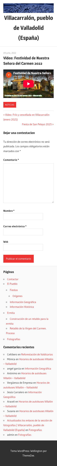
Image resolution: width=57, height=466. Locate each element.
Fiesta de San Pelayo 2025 (37, 124)
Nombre (8, 210)
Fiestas (14, 290)
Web (5, 241)
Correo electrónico (14, 226)
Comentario (11, 159)
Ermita (11, 312)
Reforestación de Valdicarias (37, 354)
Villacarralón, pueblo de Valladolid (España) (28, 27)
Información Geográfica (23, 302)
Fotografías (13, 339)
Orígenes (17, 296)
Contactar (12, 279)
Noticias (9, 104)
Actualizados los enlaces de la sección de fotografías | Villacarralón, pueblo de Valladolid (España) (27, 425)
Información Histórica (22, 306)
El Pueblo (12, 283)
